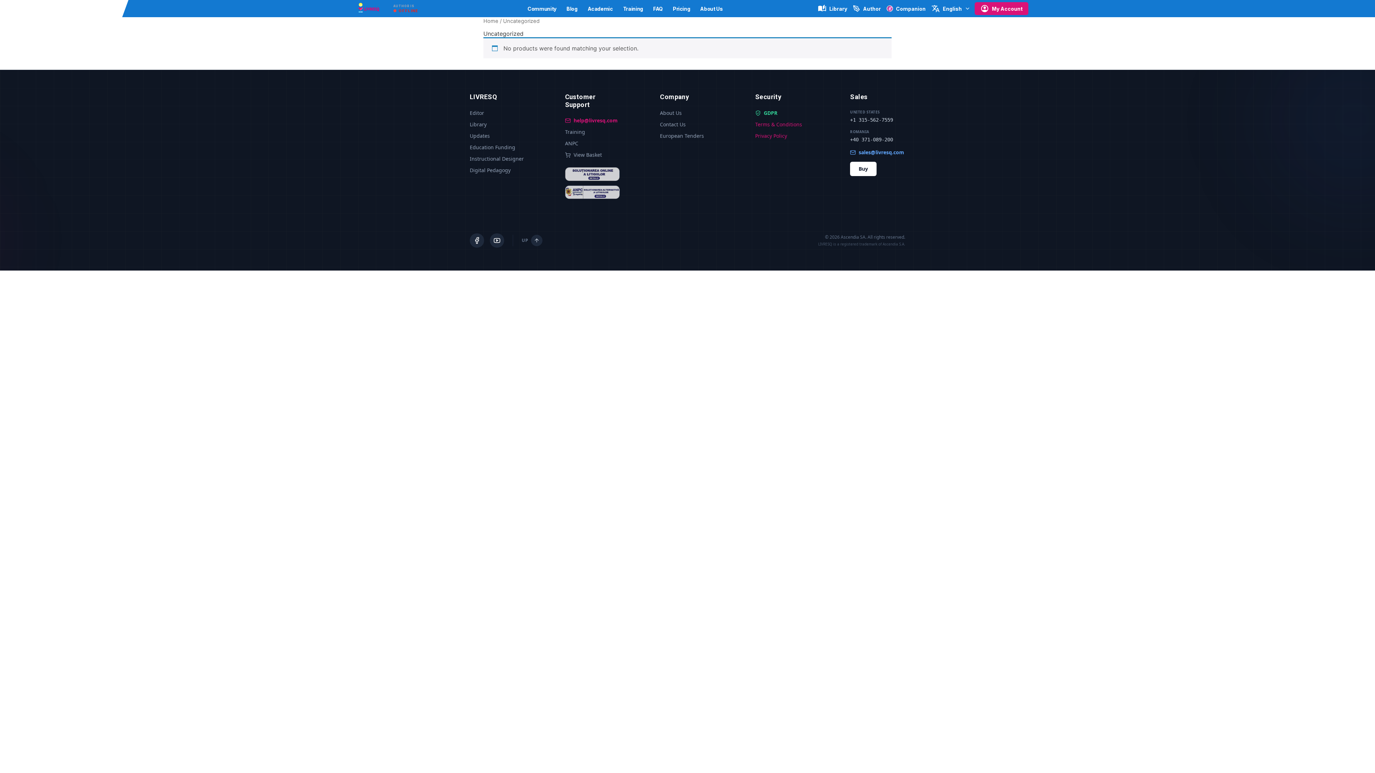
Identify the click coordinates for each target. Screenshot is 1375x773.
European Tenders (682, 135)
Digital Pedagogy (490, 170)
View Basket (588, 154)
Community (541, 9)
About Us (711, 9)
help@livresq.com (596, 120)
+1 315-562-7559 (871, 120)
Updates (480, 135)
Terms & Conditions (778, 124)
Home (490, 21)
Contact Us (673, 124)
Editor (477, 113)
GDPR (770, 113)
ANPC (571, 143)
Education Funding (492, 147)
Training (633, 9)
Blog (572, 9)
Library (478, 124)
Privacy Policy (771, 135)
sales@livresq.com (881, 152)
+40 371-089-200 (871, 139)
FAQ (658, 9)
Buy (863, 168)
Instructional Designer (497, 158)
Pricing (681, 9)
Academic (600, 9)
